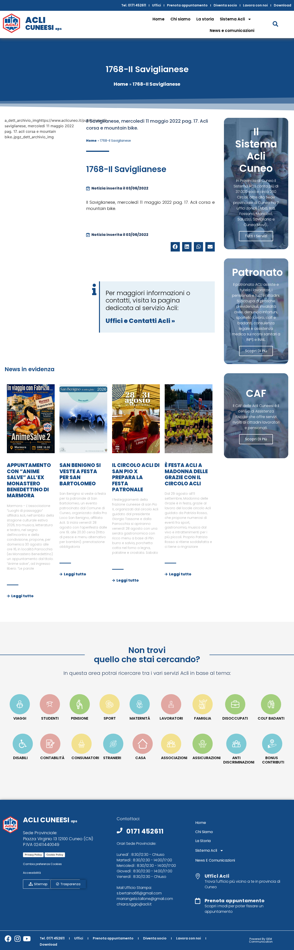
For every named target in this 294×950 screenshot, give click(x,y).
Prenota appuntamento (187, 5)
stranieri (112, 758)
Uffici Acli (217, 876)
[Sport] (109, 704)
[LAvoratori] (171, 704)
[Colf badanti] (271, 704)
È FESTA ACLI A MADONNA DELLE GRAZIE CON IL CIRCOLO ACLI (186, 474)
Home (158, 19)
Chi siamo (180, 19)
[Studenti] (50, 704)
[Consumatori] (81, 744)
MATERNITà (140, 718)
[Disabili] (23, 744)
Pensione (79, 718)
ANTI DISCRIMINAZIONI (238, 760)
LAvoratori (171, 718)
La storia (205, 19)
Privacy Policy (33, 854)
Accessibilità (32, 873)
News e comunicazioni (232, 30)
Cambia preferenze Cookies (42, 864)
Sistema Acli (232, 19)
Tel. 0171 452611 (133, 5)
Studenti (50, 718)
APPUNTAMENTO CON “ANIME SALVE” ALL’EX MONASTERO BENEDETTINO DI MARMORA (29, 480)
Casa (140, 758)
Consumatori (85, 758)
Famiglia (202, 718)
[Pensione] (80, 704)
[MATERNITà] (140, 704)
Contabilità (52, 758)
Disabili (20, 758)
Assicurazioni (206, 758)
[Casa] (143, 744)
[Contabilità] (50, 744)
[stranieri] (113, 744)
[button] (175, 247)
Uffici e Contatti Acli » (140, 321)
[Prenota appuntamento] (198, 901)
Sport (110, 718)
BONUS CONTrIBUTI (273, 760)
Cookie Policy (54, 854)
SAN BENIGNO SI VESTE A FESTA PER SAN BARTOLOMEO (80, 474)
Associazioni (174, 758)
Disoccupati (235, 718)
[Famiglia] (202, 704)
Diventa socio (225, 5)
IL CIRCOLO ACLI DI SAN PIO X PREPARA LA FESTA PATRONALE (136, 477)
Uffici (156, 5)
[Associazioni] (171, 744)
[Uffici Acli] (198, 876)
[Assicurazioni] (202, 744)
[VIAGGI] (20, 704)
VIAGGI (19, 718)
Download (282, 5)
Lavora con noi (255, 5)
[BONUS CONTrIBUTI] (272, 744)
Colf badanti (271, 718)
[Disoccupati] (235, 704)
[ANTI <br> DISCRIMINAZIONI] (236, 744)
